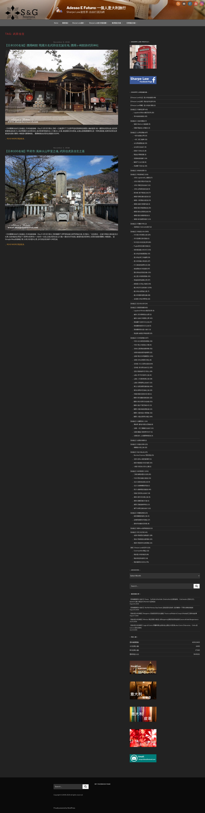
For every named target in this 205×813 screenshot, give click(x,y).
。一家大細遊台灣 (138, 135)
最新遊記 (65, 23)
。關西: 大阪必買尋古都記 (140, 416)
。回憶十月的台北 (138, 151)
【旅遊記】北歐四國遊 (137, 121)
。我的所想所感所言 (139, 558)
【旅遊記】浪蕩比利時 (137, 444)
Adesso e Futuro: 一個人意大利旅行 (96, 8)
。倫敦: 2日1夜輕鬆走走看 (140, 314)
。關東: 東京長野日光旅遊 (140, 401)
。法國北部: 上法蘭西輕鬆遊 (141, 436)
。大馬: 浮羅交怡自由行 (140, 185)
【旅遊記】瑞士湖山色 (137, 452)
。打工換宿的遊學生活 (139, 265)
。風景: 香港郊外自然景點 (140, 543)
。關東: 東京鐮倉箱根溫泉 (140, 398)
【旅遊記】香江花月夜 (137, 532)
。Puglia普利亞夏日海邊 (140, 246)
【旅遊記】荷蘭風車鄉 (137, 513)
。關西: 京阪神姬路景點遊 (140, 409)
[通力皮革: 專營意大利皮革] (143, 721)
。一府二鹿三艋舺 (138, 139)
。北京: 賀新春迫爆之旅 (140, 482)
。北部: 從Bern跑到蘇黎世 (141, 459)
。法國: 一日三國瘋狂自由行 (141, 428)
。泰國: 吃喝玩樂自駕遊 (140, 196)
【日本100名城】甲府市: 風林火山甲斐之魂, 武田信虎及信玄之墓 (45, 151)
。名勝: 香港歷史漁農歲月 (140, 535)
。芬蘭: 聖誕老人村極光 (140, 128)
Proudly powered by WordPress (64, 808)
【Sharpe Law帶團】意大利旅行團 (141, 105)
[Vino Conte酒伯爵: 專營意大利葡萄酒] (143, 699)
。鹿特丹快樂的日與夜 (139, 523)
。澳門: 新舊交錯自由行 (140, 508)
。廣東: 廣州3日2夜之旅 (140, 497)
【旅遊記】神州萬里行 (137, 471)
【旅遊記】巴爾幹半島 (137, 224)
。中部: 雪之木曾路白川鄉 (140, 345)
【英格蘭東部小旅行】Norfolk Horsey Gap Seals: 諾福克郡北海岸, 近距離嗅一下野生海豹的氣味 (161, 607)
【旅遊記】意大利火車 (137, 303)
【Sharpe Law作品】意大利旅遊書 (141, 97)
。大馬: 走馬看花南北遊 (140, 189)
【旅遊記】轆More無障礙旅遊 (140, 528)
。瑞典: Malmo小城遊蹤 (140, 124)
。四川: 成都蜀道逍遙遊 (140, 489)
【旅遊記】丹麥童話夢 (137, 109)
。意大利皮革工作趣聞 (139, 257)
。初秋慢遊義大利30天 (140, 250)
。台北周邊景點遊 (138, 143)
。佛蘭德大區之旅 (138, 447)
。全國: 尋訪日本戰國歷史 (140, 356)
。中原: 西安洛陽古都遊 (140, 478)
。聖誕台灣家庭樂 (138, 154)
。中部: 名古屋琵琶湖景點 (140, 341)
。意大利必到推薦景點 (139, 253)
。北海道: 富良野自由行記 (140, 367)
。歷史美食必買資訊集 (139, 272)
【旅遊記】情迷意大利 (137, 231)
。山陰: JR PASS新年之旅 (140, 375)
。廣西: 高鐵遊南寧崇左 (140, 504)
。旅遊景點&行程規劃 (139, 269)
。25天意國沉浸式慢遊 (140, 238)
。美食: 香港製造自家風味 (140, 539)
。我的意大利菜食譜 (139, 554)
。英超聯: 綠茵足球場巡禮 (140, 333)
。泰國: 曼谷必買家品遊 (140, 211)
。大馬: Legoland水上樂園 (141, 178)
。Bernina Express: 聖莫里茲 (142, 455)
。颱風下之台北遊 (138, 162)
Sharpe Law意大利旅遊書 (97, 23)
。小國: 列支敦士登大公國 (140, 466)
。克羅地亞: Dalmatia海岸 (141, 227)
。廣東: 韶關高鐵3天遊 (139, 501)
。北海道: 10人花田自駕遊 (141, 364)
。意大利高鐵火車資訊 (139, 261)
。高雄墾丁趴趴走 (138, 166)
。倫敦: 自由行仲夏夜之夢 (140, 318)
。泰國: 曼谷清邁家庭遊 (140, 215)
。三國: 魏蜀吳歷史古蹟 (140, 474)
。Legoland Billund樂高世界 (141, 112)
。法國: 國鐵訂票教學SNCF (141, 432)
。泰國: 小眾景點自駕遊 (140, 200)
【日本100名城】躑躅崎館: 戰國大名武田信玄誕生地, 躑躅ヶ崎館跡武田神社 (52, 45)
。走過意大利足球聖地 (139, 299)
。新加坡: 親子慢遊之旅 (140, 193)
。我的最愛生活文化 (139, 562)
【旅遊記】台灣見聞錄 (137, 132)
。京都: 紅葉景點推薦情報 (140, 348)
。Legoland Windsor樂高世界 (142, 310)
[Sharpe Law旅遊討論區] (143, 673)
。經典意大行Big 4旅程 (140, 284)
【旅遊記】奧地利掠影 (137, 170)
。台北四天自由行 (138, 147)
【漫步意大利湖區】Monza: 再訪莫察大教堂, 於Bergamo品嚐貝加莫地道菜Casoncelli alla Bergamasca (164, 619)
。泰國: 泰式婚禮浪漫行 (140, 219)
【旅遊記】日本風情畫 (137, 338)
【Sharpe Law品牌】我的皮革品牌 (141, 101)
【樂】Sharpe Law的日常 (138, 547)
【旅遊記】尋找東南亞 (137, 174)
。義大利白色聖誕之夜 (139, 291)
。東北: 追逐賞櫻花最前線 (140, 386)
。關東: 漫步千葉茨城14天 (141, 405)
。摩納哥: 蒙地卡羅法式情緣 (141, 424)
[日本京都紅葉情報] (143, 746)
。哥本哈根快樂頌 (138, 116)
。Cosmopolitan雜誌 (139, 551)
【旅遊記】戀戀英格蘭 (137, 307)
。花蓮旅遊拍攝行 (138, 158)
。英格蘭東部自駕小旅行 (140, 329)
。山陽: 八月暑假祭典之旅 (140, 379)
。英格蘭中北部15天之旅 (140, 322)
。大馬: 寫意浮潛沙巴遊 (140, 181)
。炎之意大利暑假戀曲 (139, 276)
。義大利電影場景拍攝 (139, 295)
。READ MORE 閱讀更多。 (15, 139)
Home (56, 23)
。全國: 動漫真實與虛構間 (140, 352)
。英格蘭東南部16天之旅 (140, 326)
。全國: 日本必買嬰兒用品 (140, 360)
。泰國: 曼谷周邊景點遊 (140, 208)
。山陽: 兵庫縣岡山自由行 (140, 383)
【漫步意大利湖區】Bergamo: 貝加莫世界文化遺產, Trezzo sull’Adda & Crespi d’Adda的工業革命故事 (163, 613)
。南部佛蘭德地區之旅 (139, 516)
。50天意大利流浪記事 (140, 242)
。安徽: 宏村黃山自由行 (140, 493)
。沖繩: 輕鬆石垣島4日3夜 (141, 394)
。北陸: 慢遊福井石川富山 (140, 371)
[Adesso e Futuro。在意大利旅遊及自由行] (143, 83)
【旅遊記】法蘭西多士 (137, 421)
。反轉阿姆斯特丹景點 (139, 520)
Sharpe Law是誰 (78, 23)
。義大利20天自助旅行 (140, 287)
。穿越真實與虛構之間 (139, 280)
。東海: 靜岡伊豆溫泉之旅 (140, 390)
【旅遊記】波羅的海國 (137, 440)
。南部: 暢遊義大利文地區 (140, 463)
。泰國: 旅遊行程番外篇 (140, 204)
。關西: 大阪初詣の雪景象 (140, 413)
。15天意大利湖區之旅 (139, 235)
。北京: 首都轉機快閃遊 (140, 485)
